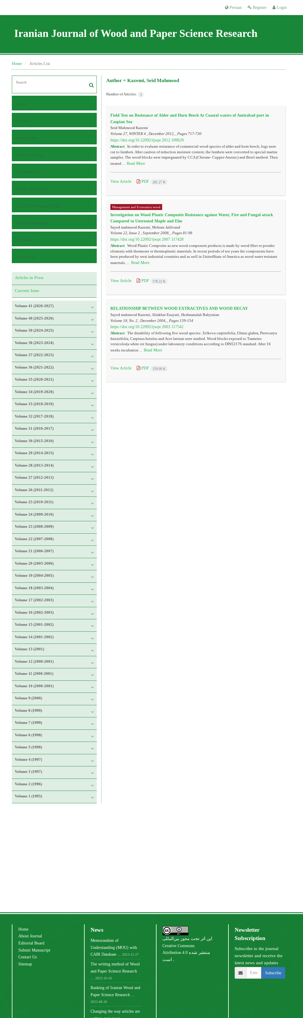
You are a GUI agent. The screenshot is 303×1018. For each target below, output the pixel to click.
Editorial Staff (29, 172)
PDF (153, 181)
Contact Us (26, 257)
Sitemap (25, 964)
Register (259, 7)
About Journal (30, 936)
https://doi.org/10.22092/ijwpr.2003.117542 (146, 326)
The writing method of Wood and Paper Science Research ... (115, 971)
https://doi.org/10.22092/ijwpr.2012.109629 (147, 140)
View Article (120, 181)
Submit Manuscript (33, 223)
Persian (235, 7)
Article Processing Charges (39, 205)
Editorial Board (30, 155)
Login (281, 7)
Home (17, 63)
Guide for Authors (32, 189)
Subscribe (273, 972)
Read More (136, 163)
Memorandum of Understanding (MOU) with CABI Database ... (114, 947)
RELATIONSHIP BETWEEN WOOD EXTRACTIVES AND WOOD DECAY (179, 308)
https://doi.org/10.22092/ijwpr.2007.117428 (146, 239)
